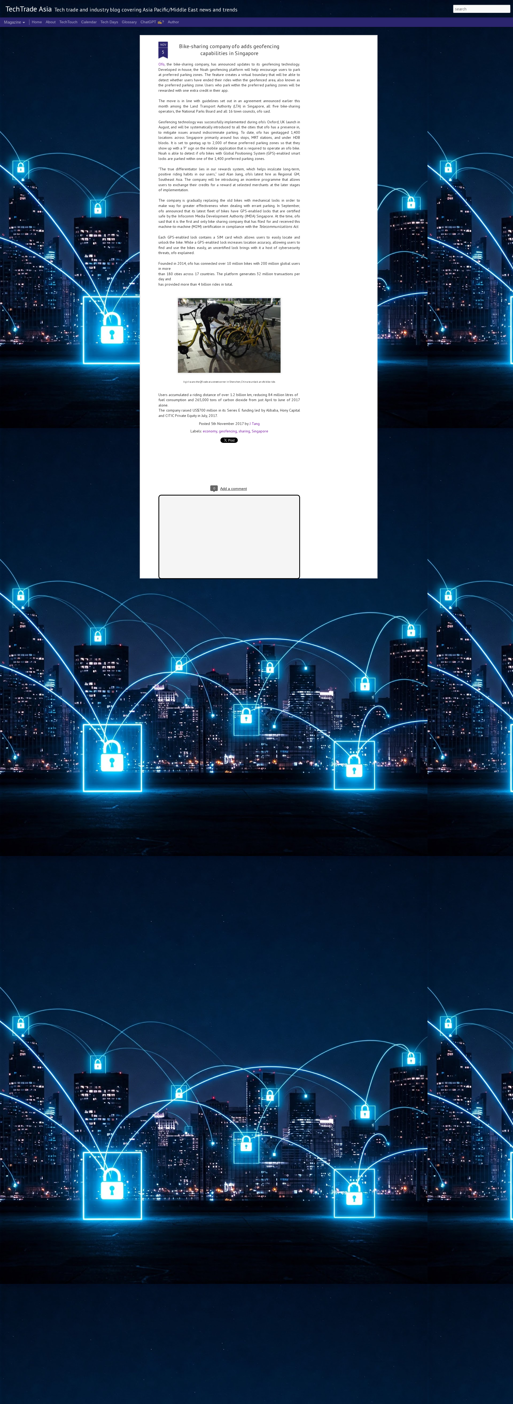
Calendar (89, 22)
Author (173, 22)
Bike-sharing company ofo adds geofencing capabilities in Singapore (229, 50)
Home (37, 22)
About (51, 22)
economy (210, 431)
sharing (244, 431)
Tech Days (109, 22)
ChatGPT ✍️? (152, 22)
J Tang (255, 423)
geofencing (228, 431)
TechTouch (68, 22)
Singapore (260, 431)
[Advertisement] (329, 126)
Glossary (129, 22)
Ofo (161, 64)
